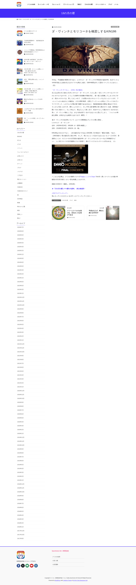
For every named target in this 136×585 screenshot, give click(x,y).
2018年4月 (20, 515)
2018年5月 (20, 511)
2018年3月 (20, 519)
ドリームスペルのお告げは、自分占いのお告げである (74, 213)
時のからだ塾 (21, 206)
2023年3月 (20, 289)
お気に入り (20, 156)
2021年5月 (20, 371)
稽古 (18, 210)
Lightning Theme (67, 580)
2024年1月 (20, 278)
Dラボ (19, 140)
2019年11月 (20, 441)
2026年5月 (20, 235)
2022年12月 (20, 297)
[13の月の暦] (58, 213)
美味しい (19, 214)
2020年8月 (20, 406)
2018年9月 (20, 495)
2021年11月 (20, 348)
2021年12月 (20, 344)
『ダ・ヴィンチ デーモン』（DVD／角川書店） (68, 90)
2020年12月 (20, 390)
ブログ (71, 200)
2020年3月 (20, 425)
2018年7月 (20, 503)
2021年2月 (20, 383)
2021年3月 (20, 379)
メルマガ (19, 171)
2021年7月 (20, 363)
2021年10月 (20, 351)
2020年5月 (20, 418)
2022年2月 (20, 336)
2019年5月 (20, 464)
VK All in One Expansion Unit (80, 580)
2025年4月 (20, 243)
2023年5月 (20, 285)
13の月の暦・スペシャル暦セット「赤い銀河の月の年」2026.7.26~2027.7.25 (34, 70)
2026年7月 (20, 227)
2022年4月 (20, 328)
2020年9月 (20, 402)
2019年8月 (20, 453)
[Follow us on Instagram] (36, 566)
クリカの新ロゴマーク (30, 31)
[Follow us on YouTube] (31, 566)
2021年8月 (20, 359)
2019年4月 (20, 468)
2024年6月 (20, 262)
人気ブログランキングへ (60, 193)
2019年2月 (20, 476)
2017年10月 (20, 534)
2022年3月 (20, 332)
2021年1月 (20, 387)
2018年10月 (20, 492)
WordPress (58, 580)
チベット (19, 163)
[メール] (27, 566)
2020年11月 (20, 394)
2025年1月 (20, 254)
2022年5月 (20, 324)
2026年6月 (20, 231)
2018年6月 (20, 507)
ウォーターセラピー (23, 152)
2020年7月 (20, 410)
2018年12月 (20, 484)
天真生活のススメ (22, 191)
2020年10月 (20, 398)
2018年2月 (20, 523)
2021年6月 (20, 367)
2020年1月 (20, 433)
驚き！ (19, 218)
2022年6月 (20, 320)
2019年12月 (20, 437)
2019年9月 (20, 449)
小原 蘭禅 (55, 564)
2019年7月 (20, 457)
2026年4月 (20, 239)
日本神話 (19, 198)
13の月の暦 (115, 27)
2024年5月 (20, 266)
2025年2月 (20, 250)
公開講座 (19, 183)
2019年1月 (20, 480)
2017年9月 (20, 538)
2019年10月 (20, 445)
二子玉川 (19, 175)
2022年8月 (20, 313)
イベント (19, 148)
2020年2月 (20, 429)
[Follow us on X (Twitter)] (23, 566)
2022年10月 (20, 305)
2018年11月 (20, 488)
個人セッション (21, 179)
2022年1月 (20, 340)
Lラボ (19, 144)
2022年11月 (20, 301)
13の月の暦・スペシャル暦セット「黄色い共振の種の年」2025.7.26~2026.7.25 (34, 90)
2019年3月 (20, 472)
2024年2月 (20, 274)
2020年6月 (20, 414)
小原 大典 (55, 560)
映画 (75, 200)
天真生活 (19, 187)
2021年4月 (20, 375)
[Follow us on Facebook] (18, 566)
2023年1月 (20, 293)
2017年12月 (20, 530)
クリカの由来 (56, 556)
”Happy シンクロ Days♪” (88, 176)
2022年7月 (20, 316)
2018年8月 (20, 499)
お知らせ (19, 160)
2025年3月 (20, 246)
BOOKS (19, 136)
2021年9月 (20, 355)
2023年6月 (20, 281)
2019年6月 (20, 460)
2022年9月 (20, 309)
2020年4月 (20, 422)
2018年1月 (20, 527)
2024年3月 (20, 270)
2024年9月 (20, 258)
